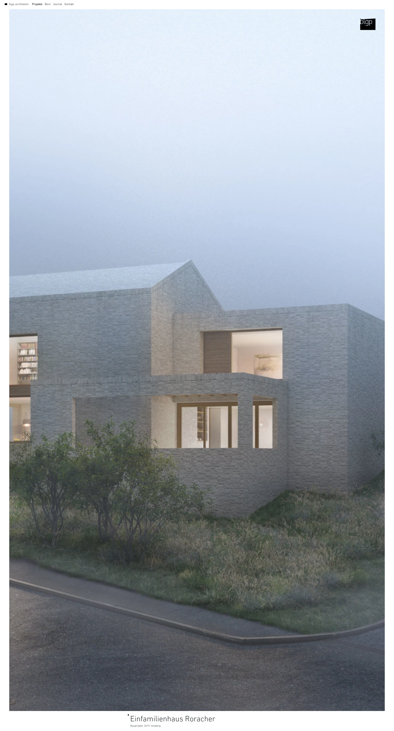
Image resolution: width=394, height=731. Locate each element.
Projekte (37, 4)
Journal (57, 4)
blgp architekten (18, 4)
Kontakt (69, 4)
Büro (47, 4)
